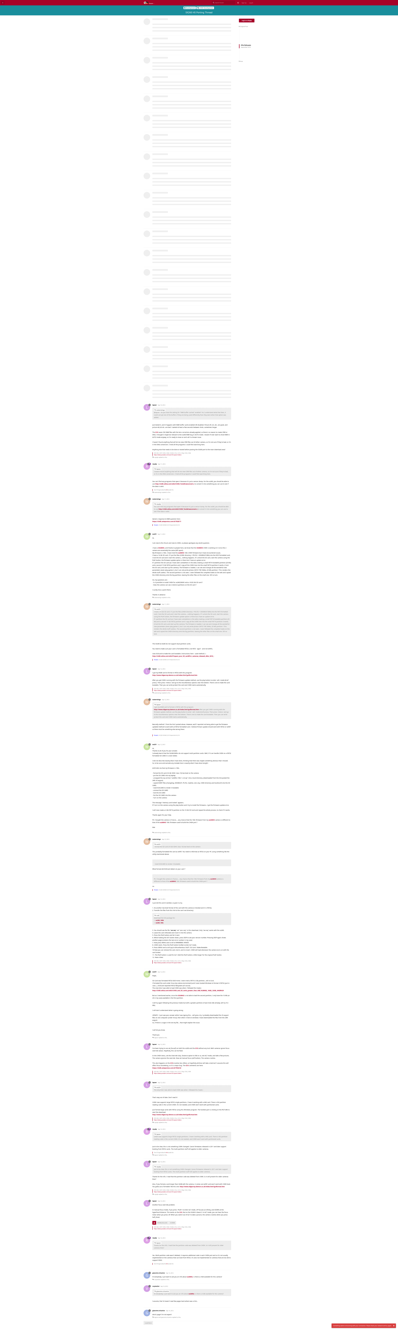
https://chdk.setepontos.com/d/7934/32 (166, 1068)
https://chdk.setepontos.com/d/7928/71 (166, 521)
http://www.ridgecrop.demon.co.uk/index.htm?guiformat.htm (174, 675)
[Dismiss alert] (394, 1326)
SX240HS (161, 548)
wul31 (158, 609)
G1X (156, 432)
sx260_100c (160, 923)
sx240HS (212, 820)
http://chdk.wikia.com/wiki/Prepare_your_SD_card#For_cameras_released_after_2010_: (183, 656)
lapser (158, 469)
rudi (157, 915)
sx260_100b (160, 920)
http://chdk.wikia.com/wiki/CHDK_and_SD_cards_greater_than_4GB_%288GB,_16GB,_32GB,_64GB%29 (188, 990)
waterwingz (160, 410)
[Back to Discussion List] (3, 3)
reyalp (158, 504)
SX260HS (200, 548)
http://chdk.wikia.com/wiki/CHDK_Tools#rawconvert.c (174, 484)
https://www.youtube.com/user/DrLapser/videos (167, 455)
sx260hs (190, 1277)
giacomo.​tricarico (162, 1291)
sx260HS (181, 553)
